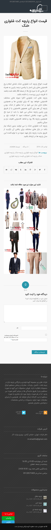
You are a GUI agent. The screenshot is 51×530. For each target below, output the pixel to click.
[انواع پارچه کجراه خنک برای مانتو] (14, 199)
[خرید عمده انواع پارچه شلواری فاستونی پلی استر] (36, 241)
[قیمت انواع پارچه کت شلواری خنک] (25, 58)
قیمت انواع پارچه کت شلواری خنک (25, 23)
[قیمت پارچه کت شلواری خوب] (36, 199)
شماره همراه (14, 339)
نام (17, 328)
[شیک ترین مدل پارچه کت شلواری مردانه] (14, 220)
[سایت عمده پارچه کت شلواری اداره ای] (14, 241)
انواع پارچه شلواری (31, 152)
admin (12, 147)
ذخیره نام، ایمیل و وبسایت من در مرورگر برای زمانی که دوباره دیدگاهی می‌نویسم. (11, 337)
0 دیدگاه (25, 147)
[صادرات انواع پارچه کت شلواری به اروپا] (14, 263)
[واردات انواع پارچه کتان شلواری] (36, 263)
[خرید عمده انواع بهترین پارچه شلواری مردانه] (36, 220)
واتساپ (8, 518)
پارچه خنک (19, 152)
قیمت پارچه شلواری (16, 156)
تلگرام (9, 522)
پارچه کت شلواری (30, 156)
